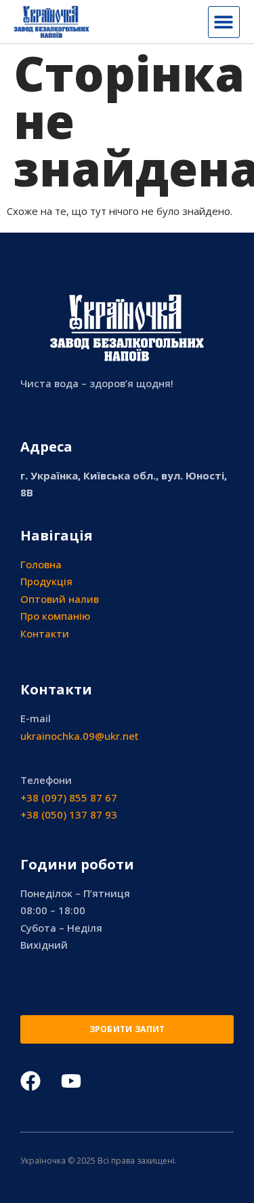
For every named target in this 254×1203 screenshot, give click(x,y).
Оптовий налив (59, 599)
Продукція (46, 581)
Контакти (44, 633)
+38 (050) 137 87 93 (68, 814)
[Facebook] (30, 1081)
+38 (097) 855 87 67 (68, 797)
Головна (41, 564)
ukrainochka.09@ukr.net (79, 736)
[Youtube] (71, 1081)
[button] (224, 22)
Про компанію (55, 616)
